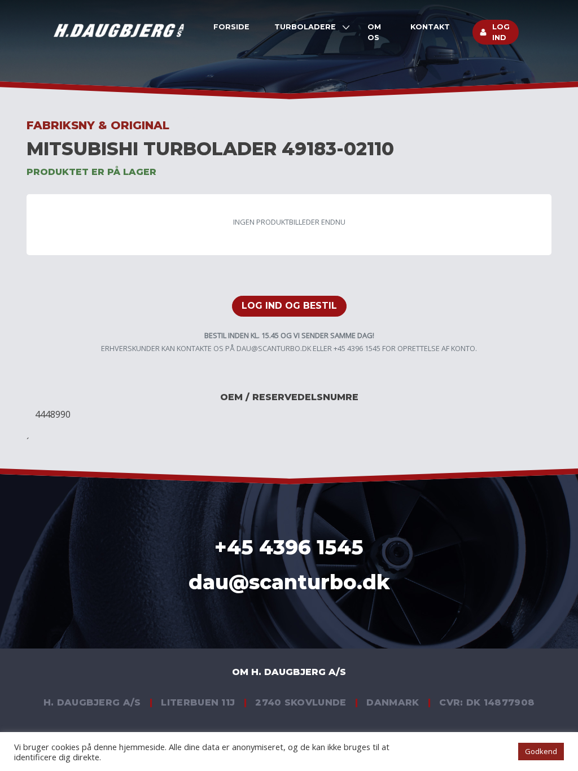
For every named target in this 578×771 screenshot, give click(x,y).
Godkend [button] (541, 751)
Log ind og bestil (289, 305)
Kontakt (430, 27)
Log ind (501, 32)
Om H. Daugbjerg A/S (289, 672)
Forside (231, 27)
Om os (374, 32)
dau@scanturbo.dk (274, 348)
